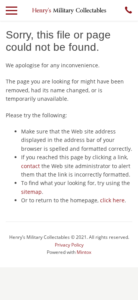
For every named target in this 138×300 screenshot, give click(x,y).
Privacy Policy (69, 245)
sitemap (31, 191)
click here (112, 200)
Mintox (84, 252)
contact (30, 166)
